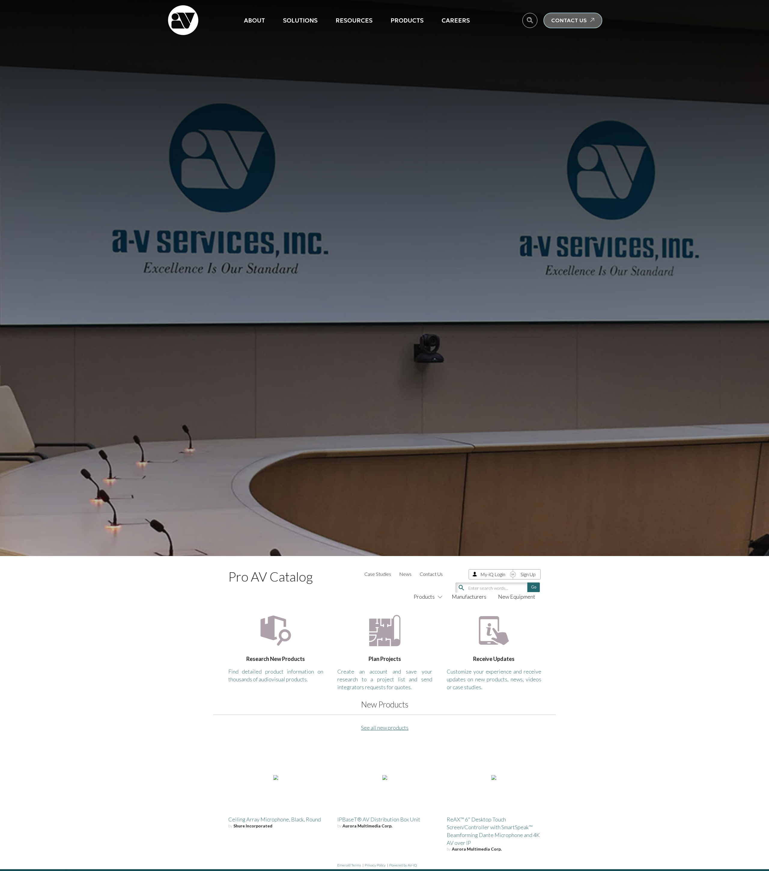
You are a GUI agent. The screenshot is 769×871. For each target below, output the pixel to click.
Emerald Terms (349, 865)
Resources (354, 20)
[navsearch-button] (529, 20)
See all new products (385, 727)
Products (407, 20)
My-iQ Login (492, 574)
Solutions (300, 20)
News (405, 574)
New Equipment (516, 596)
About (254, 20)
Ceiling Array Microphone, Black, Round (274, 819)
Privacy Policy (375, 865)
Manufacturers (469, 596)
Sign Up (528, 574)
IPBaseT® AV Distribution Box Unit (378, 819)
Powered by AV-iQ (403, 865)
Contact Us (431, 574)
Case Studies (377, 574)
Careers (456, 20)
